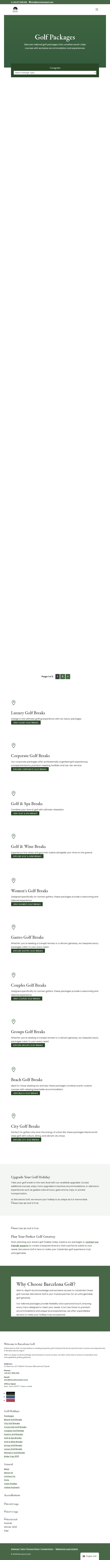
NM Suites (19, 608)
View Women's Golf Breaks (27, 904)
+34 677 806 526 (20, 2)
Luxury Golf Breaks (13, 1449)
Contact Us (9, 1476)
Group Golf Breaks (13, 1445)
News (6, 1469)
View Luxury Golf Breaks (26, 722)
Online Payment (12, 1487)
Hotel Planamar (22, 633)
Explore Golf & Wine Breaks (27, 856)
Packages (9, 1416)
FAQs (6, 1480)
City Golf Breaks (12, 1423)
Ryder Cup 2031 (11, 1456)
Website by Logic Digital (67, 1549)
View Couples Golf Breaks (26, 998)
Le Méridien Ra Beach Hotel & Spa (32, 389)
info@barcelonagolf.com (16, 1379)
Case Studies (10, 1483)
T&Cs (22, 1549)
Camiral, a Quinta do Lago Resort (31, 220)
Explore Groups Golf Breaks (28, 1045)
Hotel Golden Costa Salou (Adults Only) (34, 418)
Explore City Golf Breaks (26, 1139)
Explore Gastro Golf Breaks (28, 950)
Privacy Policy (33, 1549)
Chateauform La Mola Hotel (28, 360)
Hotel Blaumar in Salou (25, 475)
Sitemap (15, 1549)
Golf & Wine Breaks (13, 1441)
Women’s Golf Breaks (14, 1452)
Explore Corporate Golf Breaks (30, 769)
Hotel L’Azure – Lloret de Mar (29, 659)
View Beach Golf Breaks (25, 1093)
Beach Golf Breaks (13, 1419)
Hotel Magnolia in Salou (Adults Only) (33, 306)
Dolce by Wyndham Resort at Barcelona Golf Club (40, 278)
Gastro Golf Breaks (13, 1434)
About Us (8, 1472)
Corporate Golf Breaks (15, 1427)
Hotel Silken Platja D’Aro (27, 554)
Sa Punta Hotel (21, 579)
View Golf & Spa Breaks (25, 813)
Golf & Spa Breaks (13, 1438)
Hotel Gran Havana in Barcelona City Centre (37, 332)
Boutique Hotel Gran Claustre (29, 500)
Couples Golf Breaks (14, 1430)
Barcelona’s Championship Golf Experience (36, 143)
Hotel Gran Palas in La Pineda (29, 526)
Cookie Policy (47, 1549)
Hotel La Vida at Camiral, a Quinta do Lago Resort (40, 249)
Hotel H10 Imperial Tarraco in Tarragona (35, 447)
